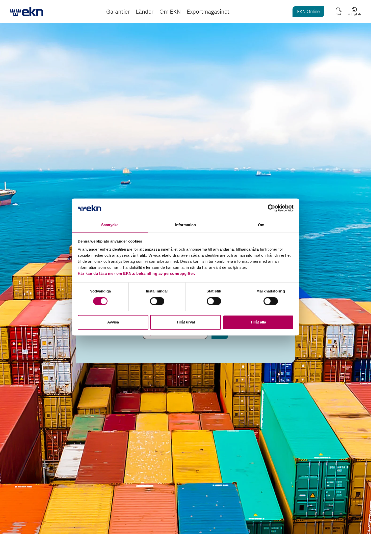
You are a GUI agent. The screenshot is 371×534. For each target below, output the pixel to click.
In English (354, 14)
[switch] (157, 301)
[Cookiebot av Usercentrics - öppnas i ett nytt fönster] (271, 208)
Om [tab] (261, 225)
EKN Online (308, 12)
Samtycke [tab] (110, 225)
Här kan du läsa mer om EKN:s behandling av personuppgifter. (136, 273)
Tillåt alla (258, 322)
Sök (338, 14)
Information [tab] (185, 225)
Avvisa (113, 322)
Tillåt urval (185, 322)
